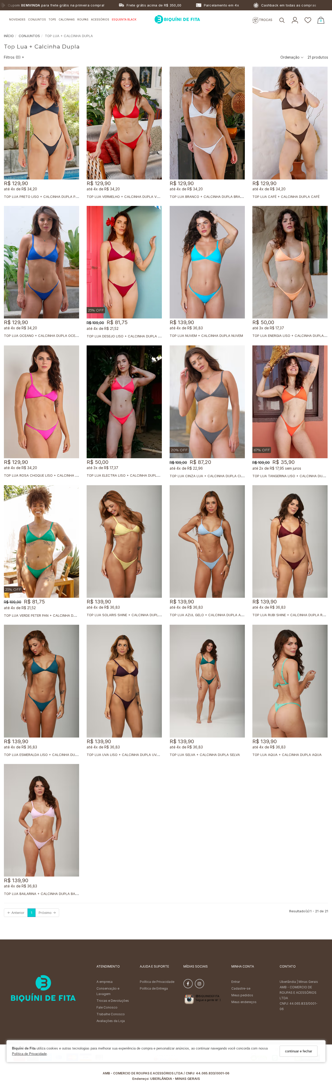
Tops (52, 19)
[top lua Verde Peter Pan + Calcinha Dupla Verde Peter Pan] (41, 541)
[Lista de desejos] (308, 20)
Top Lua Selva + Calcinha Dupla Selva (205, 755)
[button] (282, 20)
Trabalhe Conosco (110, 1014)
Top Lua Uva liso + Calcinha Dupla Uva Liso (127, 755)
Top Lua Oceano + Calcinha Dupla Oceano (43, 335)
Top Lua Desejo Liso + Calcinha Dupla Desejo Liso (133, 336)
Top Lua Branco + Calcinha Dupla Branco (209, 196)
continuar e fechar (298, 1051)
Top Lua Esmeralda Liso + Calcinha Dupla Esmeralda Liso (57, 755)
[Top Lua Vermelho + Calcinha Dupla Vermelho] (124, 123)
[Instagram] (199, 984)
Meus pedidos (242, 995)
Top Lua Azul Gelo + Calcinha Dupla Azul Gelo (213, 615)
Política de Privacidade (29, 1054)
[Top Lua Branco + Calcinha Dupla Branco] (207, 123)
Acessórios (100, 19)
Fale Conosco (106, 1007)
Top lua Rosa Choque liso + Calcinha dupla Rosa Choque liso (62, 475)
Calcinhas (67, 19)
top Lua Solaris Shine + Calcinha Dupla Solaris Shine (136, 615)
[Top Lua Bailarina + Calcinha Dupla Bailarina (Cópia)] (41, 820)
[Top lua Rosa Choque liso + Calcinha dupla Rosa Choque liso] (41, 401)
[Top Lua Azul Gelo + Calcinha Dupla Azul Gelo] (207, 541)
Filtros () (14, 57)
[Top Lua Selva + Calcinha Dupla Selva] (207, 681)
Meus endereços (244, 1002)
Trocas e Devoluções (112, 1001)
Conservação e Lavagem (107, 991)
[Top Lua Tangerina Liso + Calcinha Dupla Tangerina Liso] (290, 401)
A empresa (104, 982)
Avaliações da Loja (110, 1021)
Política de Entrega (154, 988)
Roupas (82, 19)
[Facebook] (188, 984)
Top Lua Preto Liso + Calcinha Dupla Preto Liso (48, 196)
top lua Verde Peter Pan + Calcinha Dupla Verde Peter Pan (58, 615)
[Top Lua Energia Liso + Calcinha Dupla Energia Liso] (290, 262)
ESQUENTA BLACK (124, 19)
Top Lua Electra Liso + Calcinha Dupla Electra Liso (135, 475)
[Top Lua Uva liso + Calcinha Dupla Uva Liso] (124, 681)
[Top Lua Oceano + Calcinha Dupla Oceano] (41, 262)
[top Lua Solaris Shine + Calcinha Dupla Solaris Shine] (124, 541)
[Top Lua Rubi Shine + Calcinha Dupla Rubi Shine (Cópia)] (290, 541)
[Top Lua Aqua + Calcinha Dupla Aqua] (290, 681)
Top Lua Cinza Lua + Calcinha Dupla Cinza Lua (212, 476)
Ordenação (290, 57)
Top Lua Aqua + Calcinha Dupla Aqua (287, 755)
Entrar (235, 982)
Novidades (17, 19)
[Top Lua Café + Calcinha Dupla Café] (290, 123)
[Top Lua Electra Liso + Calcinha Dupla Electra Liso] (124, 401)
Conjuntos (37, 19)
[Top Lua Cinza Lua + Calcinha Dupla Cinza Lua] (207, 401)
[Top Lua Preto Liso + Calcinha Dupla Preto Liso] (41, 123)
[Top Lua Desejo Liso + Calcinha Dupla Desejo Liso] (124, 262)
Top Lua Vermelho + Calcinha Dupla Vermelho (129, 196)
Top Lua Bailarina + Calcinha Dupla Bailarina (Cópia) (52, 894)
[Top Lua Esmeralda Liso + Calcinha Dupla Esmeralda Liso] (41, 681)
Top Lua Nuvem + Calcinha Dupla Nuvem (206, 335)
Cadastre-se (240, 988)
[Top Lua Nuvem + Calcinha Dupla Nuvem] (207, 262)
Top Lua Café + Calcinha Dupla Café (286, 196)
